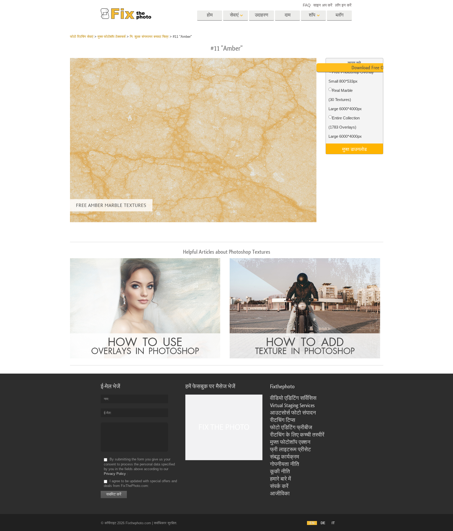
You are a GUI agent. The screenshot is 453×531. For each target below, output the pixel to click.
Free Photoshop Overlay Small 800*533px (351, 76)
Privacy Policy (115, 474)
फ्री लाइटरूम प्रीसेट (290, 449)
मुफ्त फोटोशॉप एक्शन (290, 442)
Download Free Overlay (373, 67)
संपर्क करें (279, 486)
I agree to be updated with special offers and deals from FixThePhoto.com (140, 483)
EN (312, 523)
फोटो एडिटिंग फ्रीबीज (291, 427)
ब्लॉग (339, 15)
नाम (106, 399)
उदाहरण (261, 15)
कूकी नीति (280, 471)
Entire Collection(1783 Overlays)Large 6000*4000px (345, 127)
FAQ (307, 5)
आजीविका (280, 493)
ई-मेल (107, 413)
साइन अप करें (322, 5)
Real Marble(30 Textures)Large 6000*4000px (345, 99)
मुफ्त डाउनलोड (354, 148)
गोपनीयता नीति (284, 464)
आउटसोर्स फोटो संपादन (293, 413)
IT (333, 523)
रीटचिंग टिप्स (282, 420)
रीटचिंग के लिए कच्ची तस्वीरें (297, 435)
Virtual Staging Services (292, 405)
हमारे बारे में (280, 479)
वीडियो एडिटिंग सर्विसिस (293, 398)
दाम (287, 15)
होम (210, 15)
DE (323, 523)
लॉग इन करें (343, 5)
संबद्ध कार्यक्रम (284, 457)
